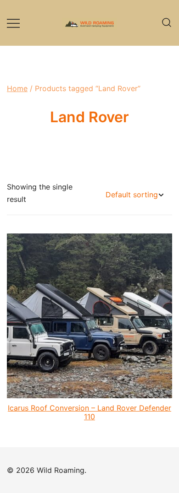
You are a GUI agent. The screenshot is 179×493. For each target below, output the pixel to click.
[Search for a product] (166, 22)
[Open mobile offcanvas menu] (13, 22)
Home (17, 88)
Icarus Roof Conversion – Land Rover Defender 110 (89, 412)
